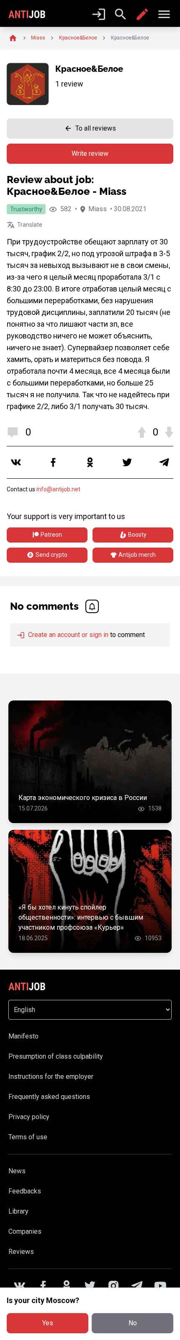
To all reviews (95, 128)
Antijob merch (137, 554)
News (17, 1171)
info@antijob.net (58, 489)
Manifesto (23, 1036)
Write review (90, 153)
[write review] (142, 14)
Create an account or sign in (67, 635)
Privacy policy (28, 1117)
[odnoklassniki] (90, 462)
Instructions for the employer (50, 1076)
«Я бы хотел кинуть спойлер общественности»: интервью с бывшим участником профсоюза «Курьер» (80, 917)
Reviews (21, 1252)
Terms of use (27, 1137)
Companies (24, 1231)
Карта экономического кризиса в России (82, 798)
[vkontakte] (16, 462)
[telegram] (164, 462)
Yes (47, 1323)
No (133, 1323)
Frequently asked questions (49, 1097)
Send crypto (51, 554)
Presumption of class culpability (55, 1056)
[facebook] (53, 462)
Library (18, 1211)
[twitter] (127, 462)
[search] (120, 14)
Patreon (51, 534)
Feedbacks (24, 1191)
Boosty (137, 534)
